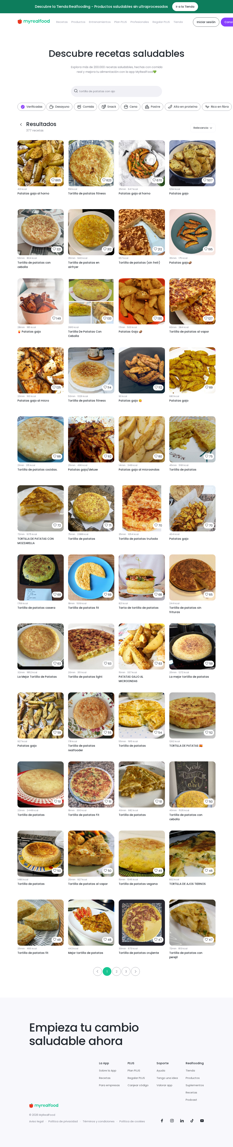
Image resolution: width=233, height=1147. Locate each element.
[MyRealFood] (33, 22)
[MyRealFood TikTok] (192, 1121)
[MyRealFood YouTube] (202, 1121)
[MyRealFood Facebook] (162, 1121)
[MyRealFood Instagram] (172, 1121)
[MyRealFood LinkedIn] (182, 1121)
